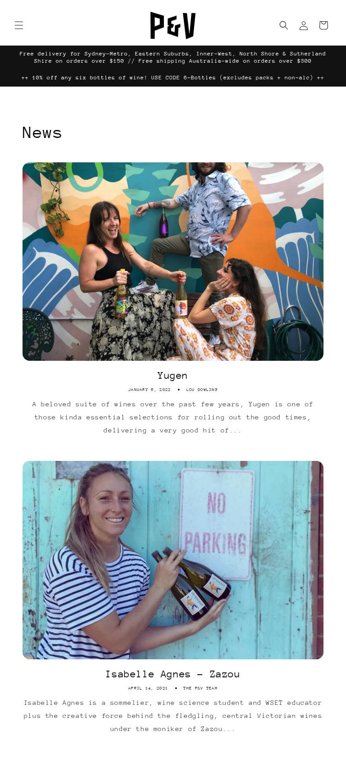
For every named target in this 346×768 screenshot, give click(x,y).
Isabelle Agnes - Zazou (172, 674)
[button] (19, 25)
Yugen (173, 375)
